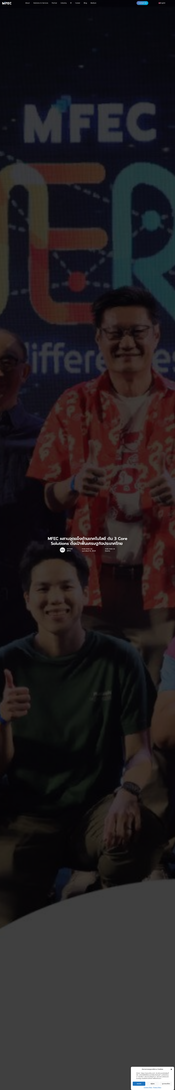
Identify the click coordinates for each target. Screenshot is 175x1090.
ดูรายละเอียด (166, 1084)
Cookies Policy (148, 1087)
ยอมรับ (139, 1084)
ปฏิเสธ (152, 1084)
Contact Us (142, 3)
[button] (171, 1069)
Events (107, 551)
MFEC (69, 551)
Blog (85, 3)
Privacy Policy (157, 1087)
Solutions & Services (40, 3)
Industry (64, 3)
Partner (54, 3)
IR (71, 3)
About (27, 3)
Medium (93, 3)
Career (77, 3)
